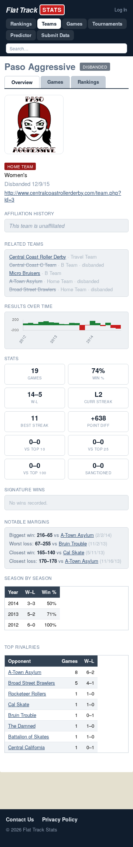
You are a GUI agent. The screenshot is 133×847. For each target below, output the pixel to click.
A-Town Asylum (25, 281)
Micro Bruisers (24, 272)
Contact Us (20, 819)
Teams (49, 23)
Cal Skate (73, 552)
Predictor (20, 35)
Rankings (21, 23)
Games (74, 23)
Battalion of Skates (28, 736)
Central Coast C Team (33, 264)
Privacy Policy (60, 819)
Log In (121, 9)
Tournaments (107, 23)
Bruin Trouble (73, 543)
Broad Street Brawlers (32, 289)
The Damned (21, 725)
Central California (26, 747)
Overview (22, 82)
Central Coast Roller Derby (37, 256)
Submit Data (55, 35)
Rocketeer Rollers (27, 693)
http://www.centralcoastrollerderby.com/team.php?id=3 (62, 196)
